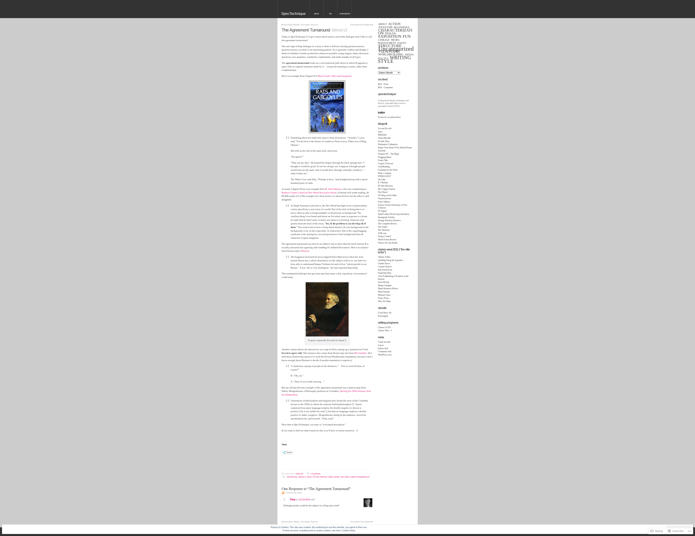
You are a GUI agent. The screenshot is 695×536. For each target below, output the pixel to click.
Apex (380, 131)
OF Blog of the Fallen (387, 195)
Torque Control (384, 236)
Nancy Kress (383, 298)
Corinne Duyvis (385, 266)
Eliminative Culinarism (387, 144)
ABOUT (382, 24)
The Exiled (382, 227)
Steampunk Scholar (386, 217)
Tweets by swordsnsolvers (389, 117)
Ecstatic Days (383, 141)
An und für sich (384, 128)
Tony (292, 499)
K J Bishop (383, 182)
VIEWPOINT (389, 51)
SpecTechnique (293, 14)
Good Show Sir (384, 312)
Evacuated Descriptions (360, 25)
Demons (305, 251)
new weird (344, 477)
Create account (384, 342)
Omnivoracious (384, 198)
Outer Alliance (384, 201)
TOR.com (382, 233)
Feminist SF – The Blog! (388, 154)
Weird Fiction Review (387, 239)
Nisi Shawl (382, 192)
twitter (381, 112)
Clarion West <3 (385, 330)
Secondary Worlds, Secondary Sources (300, 25)
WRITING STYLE (394, 59)
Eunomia (382, 150)
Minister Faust (384, 295)
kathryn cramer (305, 477)
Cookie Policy (348, 530)
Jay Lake (382, 179)
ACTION (394, 24)
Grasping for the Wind (387, 170)
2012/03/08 (304, 499)
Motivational (345, 13)
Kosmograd (383, 316)
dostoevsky (292, 477)
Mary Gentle (333, 477)
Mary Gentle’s (325, 76)
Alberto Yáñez (384, 257)
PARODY (402, 43)
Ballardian (382, 134)
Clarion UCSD (384, 327)
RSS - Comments (385, 87)
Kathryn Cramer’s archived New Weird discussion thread (309, 192)
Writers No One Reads (387, 243)
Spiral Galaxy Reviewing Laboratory (393, 214)
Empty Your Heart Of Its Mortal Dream (395, 147)
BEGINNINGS (401, 27)
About (316, 13)
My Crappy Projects (386, 189)
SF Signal (382, 211)
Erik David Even (385, 270)
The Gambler (360, 353)
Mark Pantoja (383, 291)
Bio (330, 13)
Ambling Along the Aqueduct (390, 260)
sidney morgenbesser (360, 477)
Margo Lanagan (384, 285)
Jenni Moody (383, 282)
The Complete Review (387, 223)
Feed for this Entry (294, 493)
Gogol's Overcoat (385, 163)
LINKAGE (384, 40)
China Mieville (384, 138)
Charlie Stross (384, 263)
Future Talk (383, 160)
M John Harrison (320, 477)
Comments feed (384, 351)
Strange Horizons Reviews (389, 220)
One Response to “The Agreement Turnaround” (316, 488)
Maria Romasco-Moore (388, 288)
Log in (381, 345)
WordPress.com (384, 354)
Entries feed (383, 348)
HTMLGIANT (384, 176)
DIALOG (299, 474)
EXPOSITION (389, 36)
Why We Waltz (384, 301)
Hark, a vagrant (384, 173)
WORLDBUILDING (390, 54)
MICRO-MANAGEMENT (389, 41)
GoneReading (384, 166)
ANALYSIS (385, 27)
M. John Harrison (333, 189)
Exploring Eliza (384, 273)
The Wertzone (384, 230)
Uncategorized (396, 48)
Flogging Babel (384, 157)
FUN (407, 36)
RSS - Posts (383, 84)
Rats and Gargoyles (341, 76)
